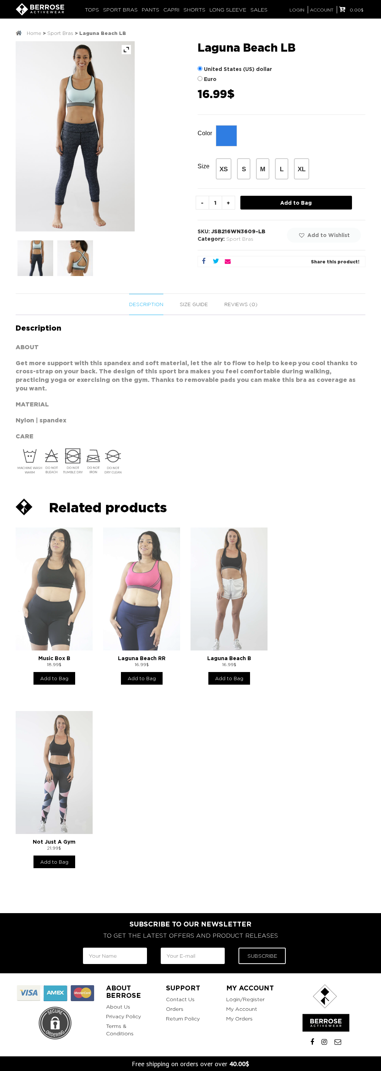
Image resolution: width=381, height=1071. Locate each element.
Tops (92, 9)
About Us (118, 1006)
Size (203, 166)
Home (34, 33)
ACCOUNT (321, 9)
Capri (171, 9)
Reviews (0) (240, 304)
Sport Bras (120, 9)
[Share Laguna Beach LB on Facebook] (204, 261)
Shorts (194, 9)
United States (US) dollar (238, 69)
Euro (210, 79)
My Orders (239, 1018)
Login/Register (245, 999)
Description (146, 304)
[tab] (146, 304)
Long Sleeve (227, 9)
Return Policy (183, 1018)
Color (205, 133)
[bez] (75, 258)
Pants (150, 9)
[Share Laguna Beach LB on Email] (228, 261)
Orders (174, 1009)
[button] (324, 235)
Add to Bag (296, 202)
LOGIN (296, 9)
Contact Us (180, 999)
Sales (259, 9)
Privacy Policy (123, 1016)
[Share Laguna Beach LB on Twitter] (216, 261)
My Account (241, 1009)
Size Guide (194, 304)
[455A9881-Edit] (35, 258)
